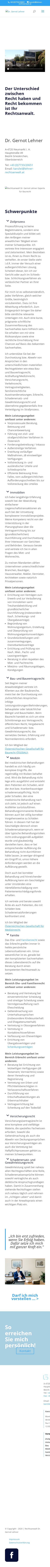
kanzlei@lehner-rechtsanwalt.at (19, 170)
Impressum (14, 1539)
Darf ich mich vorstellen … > (25, 1297)
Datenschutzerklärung (19, 1542)
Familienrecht (29, 940)
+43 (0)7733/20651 (21, 165)
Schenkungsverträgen (20, 1046)
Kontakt (25, 1351)
